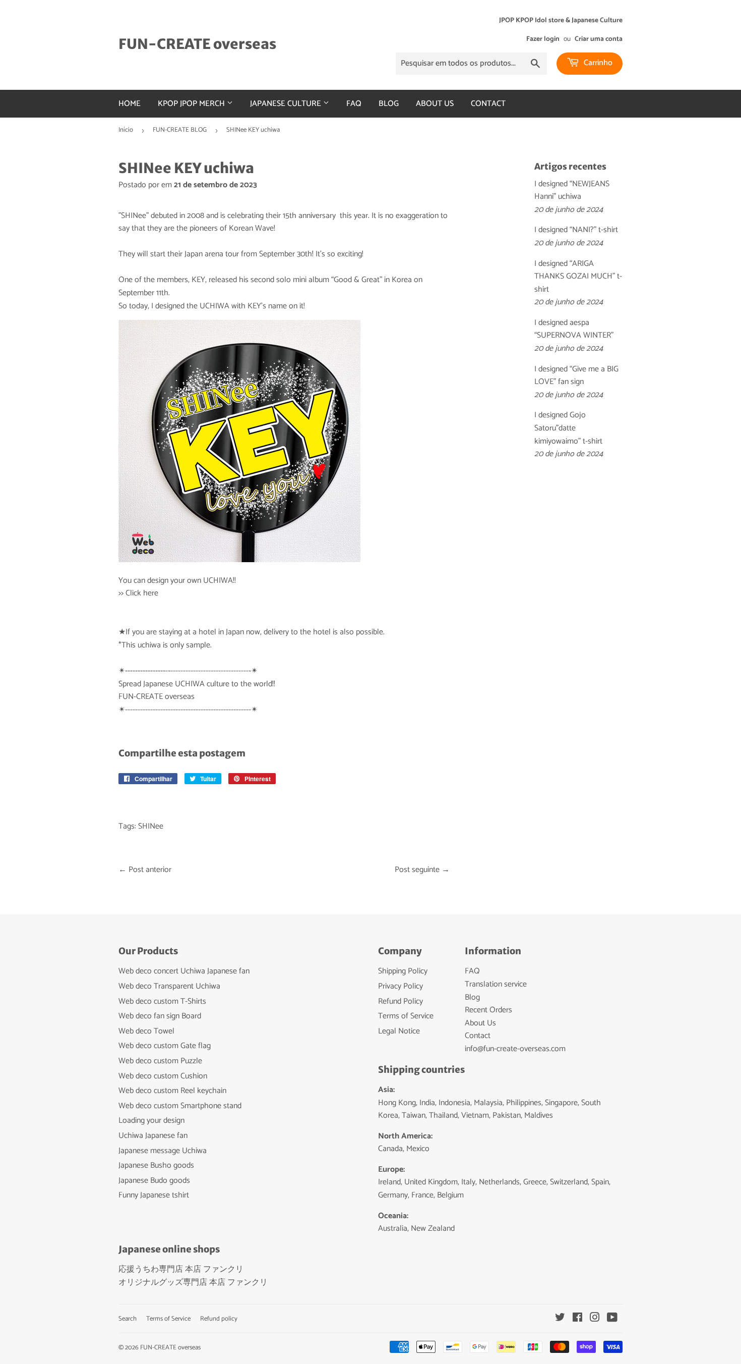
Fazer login (543, 38)
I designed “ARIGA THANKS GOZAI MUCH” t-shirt (578, 276)
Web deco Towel (146, 1031)
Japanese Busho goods (156, 1165)
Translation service (496, 984)
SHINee (150, 826)
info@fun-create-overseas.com (515, 1049)
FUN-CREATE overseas (197, 44)
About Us (435, 104)
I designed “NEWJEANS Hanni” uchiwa (571, 190)
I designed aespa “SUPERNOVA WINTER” (573, 329)
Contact (488, 104)
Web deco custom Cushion (162, 1076)
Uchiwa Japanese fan (153, 1135)
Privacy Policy (400, 986)
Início (125, 130)
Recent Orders (488, 1010)
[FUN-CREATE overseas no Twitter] (560, 1319)
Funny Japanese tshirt (153, 1195)
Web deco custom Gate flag (164, 1046)
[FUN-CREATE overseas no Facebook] (577, 1319)
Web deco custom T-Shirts (162, 1001)
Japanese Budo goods (154, 1180)
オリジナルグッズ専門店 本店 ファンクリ (193, 1282)
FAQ (353, 104)
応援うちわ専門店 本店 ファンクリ (180, 1269)
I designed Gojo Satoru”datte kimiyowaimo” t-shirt (568, 428)
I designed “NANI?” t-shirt (576, 230)
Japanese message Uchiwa (162, 1151)
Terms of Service (406, 1016)
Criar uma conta (599, 38)
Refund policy (218, 1319)
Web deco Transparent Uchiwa (169, 986)
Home (129, 104)
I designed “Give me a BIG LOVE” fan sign (576, 375)
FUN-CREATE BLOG (180, 130)
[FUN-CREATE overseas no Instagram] (595, 1319)
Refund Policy (400, 1001)
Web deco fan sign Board (159, 1016)
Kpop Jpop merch (192, 104)
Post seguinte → (422, 870)
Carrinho (597, 63)
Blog (389, 104)
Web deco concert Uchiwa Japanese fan (184, 971)
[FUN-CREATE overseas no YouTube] (612, 1319)
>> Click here (138, 593)
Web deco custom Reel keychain (172, 1091)
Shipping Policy (402, 971)
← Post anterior (144, 870)
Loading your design (151, 1120)
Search (127, 1319)
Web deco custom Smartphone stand (179, 1106)
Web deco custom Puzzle (160, 1061)
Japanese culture (286, 104)
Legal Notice (399, 1031)
